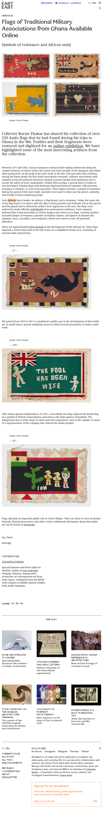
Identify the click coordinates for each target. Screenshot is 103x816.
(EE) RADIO (47, 3)
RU (94, 3)
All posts (8, 756)
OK (95, 801)
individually (36, 209)
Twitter (85, 751)
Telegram (62, 751)
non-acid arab (30, 570)
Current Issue (11, 753)
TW (21, 603)
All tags (7, 760)
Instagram (29, 524)
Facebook (37, 751)
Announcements (12, 763)
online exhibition (68, 145)
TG (12, 603)
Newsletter (9, 777)
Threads (74, 751)
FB (17, 603)
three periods (36, 226)
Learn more (66, 775)
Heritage (7, 15)
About (6, 774)
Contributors (11, 771)
